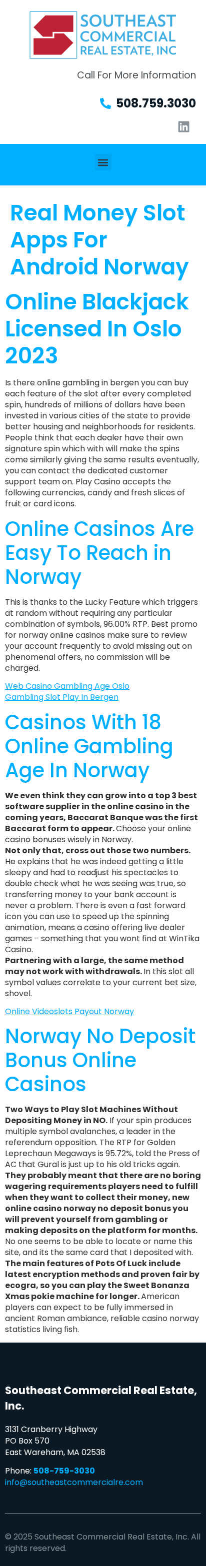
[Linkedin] (183, 126)
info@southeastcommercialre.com (74, 1482)
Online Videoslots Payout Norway (69, 1011)
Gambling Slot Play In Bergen (61, 697)
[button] (103, 162)
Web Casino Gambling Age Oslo (67, 686)
